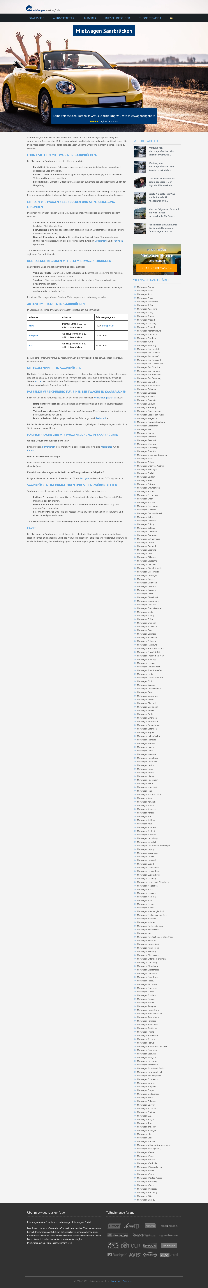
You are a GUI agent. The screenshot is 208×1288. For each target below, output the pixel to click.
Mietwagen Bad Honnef (148, 356)
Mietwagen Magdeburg (148, 885)
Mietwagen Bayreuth (146, 400)
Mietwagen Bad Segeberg (149, 378)
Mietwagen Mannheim (147, 893)
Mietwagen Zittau (145, 1196)
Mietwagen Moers (145, 907)
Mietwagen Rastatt (145, 1002)
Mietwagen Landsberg (147, 838)
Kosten (38, 381)
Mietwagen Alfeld (145, 305)
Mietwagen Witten (145, 1174)
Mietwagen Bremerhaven (148, 495)
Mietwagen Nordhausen (148, 947)
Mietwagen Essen (145, 630)
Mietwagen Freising (146, 663)
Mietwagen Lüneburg (147, 878)
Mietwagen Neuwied (146, 940)
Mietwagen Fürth (144, 681)
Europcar (33, 335)
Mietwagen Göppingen (147, 706)
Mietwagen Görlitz (145, 710)
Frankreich (117, 240)
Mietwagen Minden (146, 904)
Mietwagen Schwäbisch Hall (149, 1072)
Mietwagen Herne (145, 769)
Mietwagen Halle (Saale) (148, 736)
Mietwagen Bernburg (146, 436)
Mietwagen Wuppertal (147, 1188)
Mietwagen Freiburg (146, 659)
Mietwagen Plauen (145, 991)
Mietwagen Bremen (146, 491)
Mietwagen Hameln (146, 743)
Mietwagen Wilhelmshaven (149, 1167)
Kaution (31, 450)
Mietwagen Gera (144, 692)
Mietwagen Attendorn (147, 334)
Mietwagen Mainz (145, 889)
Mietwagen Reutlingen (147, 1028)
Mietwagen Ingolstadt (147, 787)
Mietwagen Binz (144, 458)
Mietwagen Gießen (146, 699)
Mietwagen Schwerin (146, 1083)
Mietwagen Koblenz (146, 820)
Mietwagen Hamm (145, 747)
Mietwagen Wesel (145, 1156)
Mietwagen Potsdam (146, 995)
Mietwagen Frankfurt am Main (150, 655)
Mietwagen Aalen (145, 290)
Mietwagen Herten (145, 772)
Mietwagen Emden (145, 612)
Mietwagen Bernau (145, 433)
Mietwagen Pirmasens (147, 988)
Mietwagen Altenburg (147, 308)
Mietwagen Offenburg (147, 962)
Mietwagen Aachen (145, 287)
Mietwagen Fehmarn (146, 641)
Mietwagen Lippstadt (146, 860)
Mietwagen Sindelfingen (148, 1094)
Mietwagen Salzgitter (147, 1057)
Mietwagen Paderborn (147, 977)
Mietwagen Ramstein (146, 999)
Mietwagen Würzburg (147, 1192)
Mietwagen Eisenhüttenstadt (150, 608)
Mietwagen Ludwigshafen (148, 874)
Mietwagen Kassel (145, 805)
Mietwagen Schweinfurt (148, 1079)
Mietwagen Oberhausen (148, 955)
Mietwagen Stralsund (146, 1108)
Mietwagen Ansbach (146, 319)
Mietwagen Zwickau (146, 1199)
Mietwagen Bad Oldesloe (148, 367)
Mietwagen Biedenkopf (147, 447)
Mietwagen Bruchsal (146, 502)
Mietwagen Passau (145, 980)
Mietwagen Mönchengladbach (150, 911)
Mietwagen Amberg (146, 316)
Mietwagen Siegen (145, 1090)
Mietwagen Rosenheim (147, 1035)
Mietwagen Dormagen (147, 575)
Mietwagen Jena (144, 790)
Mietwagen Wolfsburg (147, 1181)
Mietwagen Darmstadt (147, 535)
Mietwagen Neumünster (148, 929)
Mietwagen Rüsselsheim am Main (152, 1046)
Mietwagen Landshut (146, 842)
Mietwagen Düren (145, 593)
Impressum (116, 1281)
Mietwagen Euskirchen (147, 637)
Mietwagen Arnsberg (146, 323)
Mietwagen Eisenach (146, 604)
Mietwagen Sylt (144, 1115)
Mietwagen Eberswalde (148, 601)
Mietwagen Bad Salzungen (149, 374)
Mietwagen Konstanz (146, 827)
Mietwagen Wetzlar (146, 1159)
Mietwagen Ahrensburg (147, 301)
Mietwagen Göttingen (147, 717)
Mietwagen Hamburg (146, 739)
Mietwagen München (146, 918)
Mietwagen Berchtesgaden (149, 411)
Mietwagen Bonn (144, 480)
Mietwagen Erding (145, 615)
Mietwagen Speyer (146, 1104)
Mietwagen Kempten (146, 809)
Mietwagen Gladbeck (146, 703)
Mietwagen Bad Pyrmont (148, 371)
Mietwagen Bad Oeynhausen (150, 363)
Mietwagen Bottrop (146, 484)
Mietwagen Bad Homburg (148, 352)
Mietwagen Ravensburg (148, 1010)
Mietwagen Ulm (144, 1134)
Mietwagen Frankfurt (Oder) (149, 652)
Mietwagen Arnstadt (146, 327)
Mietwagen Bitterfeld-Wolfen (150, 465)
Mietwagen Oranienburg (148, 969)
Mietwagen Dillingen (146, 557)
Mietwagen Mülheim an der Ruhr (152, 915)
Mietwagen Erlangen (146, 622)
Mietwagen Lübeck (145, 863)
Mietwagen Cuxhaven (147, 531)
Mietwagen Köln (144, 823)
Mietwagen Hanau (145, 750)
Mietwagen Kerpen (145, 812)
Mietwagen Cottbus (146, 528)
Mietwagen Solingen (146, 1101)
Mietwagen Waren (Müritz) (149, 1148)
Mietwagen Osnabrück (147, 973)
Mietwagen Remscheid (147, 1024)
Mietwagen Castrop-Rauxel (149, 513)
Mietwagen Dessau (145, 542)
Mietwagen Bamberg (146, 392)
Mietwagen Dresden (146, 586)
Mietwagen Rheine (145, 1031)
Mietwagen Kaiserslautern (149, 794)
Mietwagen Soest (145, 1097)
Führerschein (48, 446)
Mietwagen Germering (147, 696)
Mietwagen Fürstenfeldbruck (150, 677)
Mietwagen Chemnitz (146, 520)
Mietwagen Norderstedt (148, 944)
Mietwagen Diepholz (146, 549)
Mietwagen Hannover (147, 754)
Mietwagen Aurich (145, 341)
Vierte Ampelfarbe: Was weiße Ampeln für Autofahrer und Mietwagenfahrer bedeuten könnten (164, 197)
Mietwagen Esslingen (146, 633)
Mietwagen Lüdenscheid (148, 867)
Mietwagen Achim (145, 294)
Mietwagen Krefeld (146, 831)
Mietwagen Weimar (146, 1152)
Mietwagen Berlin (145, 429)
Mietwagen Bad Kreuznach (149, 360)
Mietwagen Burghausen (148, 506)
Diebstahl (101, 418)
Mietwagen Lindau (145, 856)
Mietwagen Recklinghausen (149, 1013)
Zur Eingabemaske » (157, 268)
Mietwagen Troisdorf (146, 1126)
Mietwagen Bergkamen (147, 425)
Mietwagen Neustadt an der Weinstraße (155, 936)
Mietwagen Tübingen (146, 1130)
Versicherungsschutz (104, 397)
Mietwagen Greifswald (147, 721)
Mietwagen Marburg (146, 896)
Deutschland (101, 240)
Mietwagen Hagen (145, 732)
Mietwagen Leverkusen (147, 853)
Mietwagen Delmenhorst (148, 539)
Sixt (30, 345)
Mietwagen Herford (146, 765)
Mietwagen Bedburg (146, 407)
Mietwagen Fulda (145, 674)
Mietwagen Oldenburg (147, 966)
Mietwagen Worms (145, 1185)
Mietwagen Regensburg (148, 1017)
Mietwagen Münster (146, 922)
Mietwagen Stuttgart (146, 1112)
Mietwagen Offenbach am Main (151, 958)
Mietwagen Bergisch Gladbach (151, 422)
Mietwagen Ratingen (146, 1006)
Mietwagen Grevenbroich (148, 725)
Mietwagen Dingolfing (147, 560)
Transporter (108, 325)
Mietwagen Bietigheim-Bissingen (152, 455)
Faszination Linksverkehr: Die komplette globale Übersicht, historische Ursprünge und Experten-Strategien (163, 228)
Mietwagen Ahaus (145, 298)
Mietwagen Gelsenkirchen (149, 688)
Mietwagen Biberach (146, 444)
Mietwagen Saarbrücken (148, 1050)
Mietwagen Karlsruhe (147, 801)
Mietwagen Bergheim (147, 418)
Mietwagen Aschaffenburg (149, 330)
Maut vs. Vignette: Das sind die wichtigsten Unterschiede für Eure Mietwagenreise (164, 213)
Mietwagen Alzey (145, 312)
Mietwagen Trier (144, 1123)
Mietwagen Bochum (146, 476)
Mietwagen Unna (144, 1137)
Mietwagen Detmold (146, 546)
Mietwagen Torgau (145, 1119)
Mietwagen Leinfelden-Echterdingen (153, 845)
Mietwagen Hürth (145, 783)
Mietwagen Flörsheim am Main (151, 648)
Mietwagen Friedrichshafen (149, 670)
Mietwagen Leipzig (145, 849)
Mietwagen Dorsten (146, 579)
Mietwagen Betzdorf (146, 440)
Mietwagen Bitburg (145, 462)
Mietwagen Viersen (146, 1141)
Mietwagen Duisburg (146, 590)
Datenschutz (128, 1281)
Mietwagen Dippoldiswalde (149, 568)
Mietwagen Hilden (145, 776)
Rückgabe (85, 478)
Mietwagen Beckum (146, 403)
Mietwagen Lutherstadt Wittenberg (153, 882)
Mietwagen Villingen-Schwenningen (153, 1145)
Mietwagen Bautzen (146, 396)
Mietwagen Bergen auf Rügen (150, 414)
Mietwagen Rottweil (146, 1042)
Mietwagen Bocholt (146, 473)
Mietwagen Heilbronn (147, 761)
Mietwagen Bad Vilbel (147, 381)
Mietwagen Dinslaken (147, 564)
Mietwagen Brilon (145, 498)
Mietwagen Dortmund (147, 582)
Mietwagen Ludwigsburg (148, 871)
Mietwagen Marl (144, 900)
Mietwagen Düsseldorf (147, 597)
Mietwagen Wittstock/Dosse (149, 1177)
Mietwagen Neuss (145, 933)
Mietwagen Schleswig (147, 1061)
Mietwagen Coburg (146, 524)
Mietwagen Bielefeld (146, 451)
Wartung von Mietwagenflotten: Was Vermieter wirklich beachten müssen (161, 151)
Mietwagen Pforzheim (147, 984)
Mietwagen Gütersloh (147, 728)
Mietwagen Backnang (146, 345)
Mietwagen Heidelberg (147, 758)
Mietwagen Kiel (144, 816)
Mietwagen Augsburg (147, 338)
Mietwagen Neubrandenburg (150, 926)
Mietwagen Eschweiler (147, 626)
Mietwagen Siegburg (146, 1086)
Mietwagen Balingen (146, 389)
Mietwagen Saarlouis (146, 1053)
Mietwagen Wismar (146, 1170)
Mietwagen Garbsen (146, 685)
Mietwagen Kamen (145, 798)
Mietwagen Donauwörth (148, 571)
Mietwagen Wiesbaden (147, 1163)
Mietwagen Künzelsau (147, 834)
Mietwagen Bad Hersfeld (148, 349)
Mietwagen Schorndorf (147, 1064)
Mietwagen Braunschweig (148, 487)
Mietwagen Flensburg (147, 644)
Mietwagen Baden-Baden (148, 385)
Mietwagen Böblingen (147, 469)
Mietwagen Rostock (146, 1039)
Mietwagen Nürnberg (147, 951)
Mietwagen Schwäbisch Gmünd (151, 1068)
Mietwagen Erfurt (145, 619)
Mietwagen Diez (144, 553)
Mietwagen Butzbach (146, 509)
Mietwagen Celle (145, 517)
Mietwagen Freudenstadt (148, 666)
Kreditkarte (106, 446)
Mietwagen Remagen (146, 1020)
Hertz (31, 325)
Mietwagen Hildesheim (147, 779)
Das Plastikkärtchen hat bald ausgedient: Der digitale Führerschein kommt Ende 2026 (162, 182)
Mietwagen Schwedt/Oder (149, 1075)
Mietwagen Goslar (145, 714)
